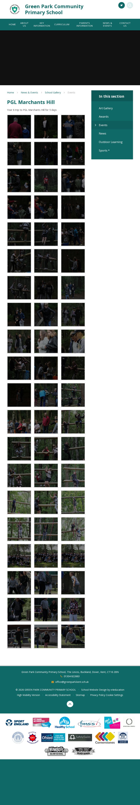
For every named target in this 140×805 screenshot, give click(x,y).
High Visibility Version (28, 695)
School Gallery (53, 92)
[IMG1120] (46, 502)
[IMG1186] (73, 609)
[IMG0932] (46, 207)
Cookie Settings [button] (114, 695)
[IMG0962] (73, 261)
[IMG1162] (73, 556)
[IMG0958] (19, 261)
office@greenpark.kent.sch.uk (72, 681)
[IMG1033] (73, 368)
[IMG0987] (73, 314)
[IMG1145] (73, 529)
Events (71, 92)
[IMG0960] (46, 261)
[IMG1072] (19, 421)
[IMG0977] (46, 314)
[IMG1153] (19, 556)
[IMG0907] (19, 180)
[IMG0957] (73, 234)
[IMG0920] (19, 126)
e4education (117, 689)
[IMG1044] (19, 395)
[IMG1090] (46, 448)
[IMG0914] (19, 153)
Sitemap (80, 695)
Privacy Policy (97, 695)
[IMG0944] (19, 234)
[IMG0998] (19, 368)
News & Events (29, 92)
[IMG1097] (46, 475)
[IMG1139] (73, 502)
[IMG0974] (19, 314)
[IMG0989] (19, 341)
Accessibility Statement (58, 695)
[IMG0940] (73, 207)
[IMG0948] (46, 234)
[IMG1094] (19, 475)
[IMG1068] (73, 395)
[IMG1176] (46, 609)
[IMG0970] (73, 287)
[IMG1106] (19, 502)
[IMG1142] (46, 529)
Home (10, 92)
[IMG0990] (46, 341)
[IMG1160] (46, 556)
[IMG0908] (73, 153)
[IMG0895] (46, 180)
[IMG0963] (19, 287)
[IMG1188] (19, 636)
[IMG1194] (73, 636)
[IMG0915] (73, 126)
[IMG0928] (19, 207)
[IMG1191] (46, 636)
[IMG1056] (46, 395)
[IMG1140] (19, 529)
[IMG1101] (73, 475)
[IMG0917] (46, 126)
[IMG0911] (46, 153)
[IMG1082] (19, 448)
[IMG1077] (73, 421)
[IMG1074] (46, 421)
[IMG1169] (19, 583)
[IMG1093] (73, 448)
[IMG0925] (73, 180)
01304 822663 (71, 676)
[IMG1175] (19, 609)
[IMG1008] (46, 368)
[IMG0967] (46, 287)
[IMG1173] (46, 583)
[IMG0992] (73, 341)
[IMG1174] (73, 583)
